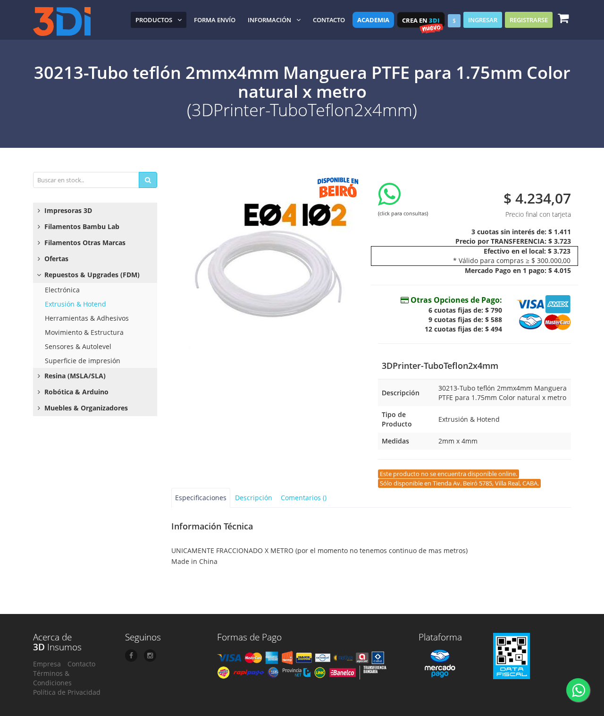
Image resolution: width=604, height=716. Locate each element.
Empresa (47, 663)
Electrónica (62, 289)
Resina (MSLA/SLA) (74, 375)
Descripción (253, 497)
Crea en (421, 20)
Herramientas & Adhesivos (87, 318)
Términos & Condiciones (52, 678)
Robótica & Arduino (75, 391)
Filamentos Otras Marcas (84, 242)
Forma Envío (214, 20)
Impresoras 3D (67, 210)
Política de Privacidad (67, 692)
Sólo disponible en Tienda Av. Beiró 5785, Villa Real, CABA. (459, 483)
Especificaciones (200, 497)
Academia (373, 20)
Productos (153, 20)
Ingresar (482, 20)
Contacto (329, 20)
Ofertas (55, 258)
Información (269, 20)
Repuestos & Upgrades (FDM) (91, 274)
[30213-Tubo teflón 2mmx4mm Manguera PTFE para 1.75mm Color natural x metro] (267, 265)
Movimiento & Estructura (84, 332)
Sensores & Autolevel (78, 346)
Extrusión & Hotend (75, 303)
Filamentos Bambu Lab (80, 226)
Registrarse (529, 20)
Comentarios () (304, 497)
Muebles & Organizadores (85, 407)
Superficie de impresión (82, 360)
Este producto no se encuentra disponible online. (448, 474)
